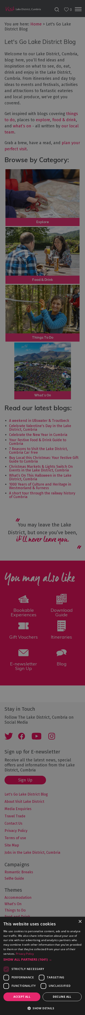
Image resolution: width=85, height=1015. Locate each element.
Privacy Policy (25, 954)
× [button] (80, 921)
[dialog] (42, 507)
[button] (42, 959)
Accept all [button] (21, 997)
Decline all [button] (62, 997)
